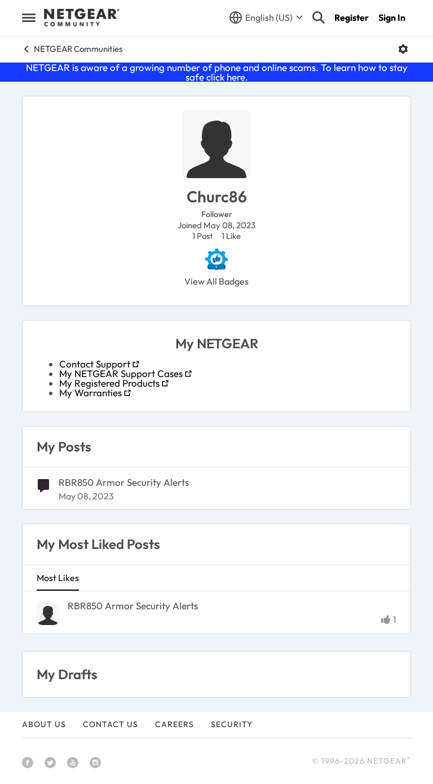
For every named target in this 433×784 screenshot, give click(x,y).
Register (351, 17)
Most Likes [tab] (58, 577)
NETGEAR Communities (78, 48)
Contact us (110, 724)
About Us (44, 724)
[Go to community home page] (82, 17)
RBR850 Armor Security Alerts (124, 482)
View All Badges (216, 281)
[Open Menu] (403, 49)
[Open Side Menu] (28, 17)
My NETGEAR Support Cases (121, 373)
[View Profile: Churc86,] (48, 614)
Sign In (391, 17)
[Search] (318, 17)
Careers (174, 724)
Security (232, 724)
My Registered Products (109, 383)
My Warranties (90, 392)
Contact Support (94, 364)
